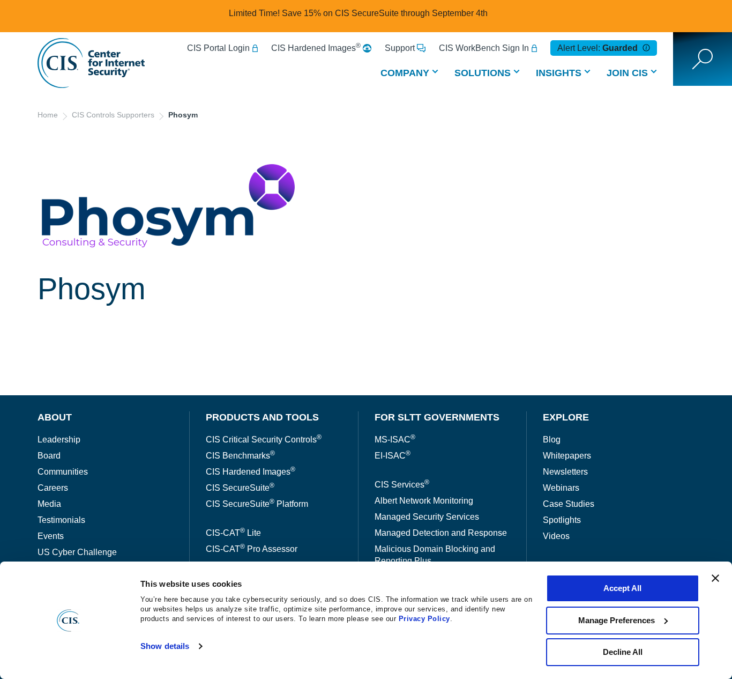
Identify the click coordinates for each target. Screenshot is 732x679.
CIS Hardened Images (316, 48)
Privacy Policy (424, 619)
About (55, 417)
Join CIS (627, 73)
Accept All (622, 588)
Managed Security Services (427, 516)
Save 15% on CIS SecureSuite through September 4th (385, 13)
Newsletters (565, 471)
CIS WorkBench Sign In (484, 48)
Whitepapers (567, 455)
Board (49, 455)
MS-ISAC (395, 439)
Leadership (59, 439)
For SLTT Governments (437, 417)
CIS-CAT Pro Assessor (251, 548)
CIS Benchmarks (240, 455)
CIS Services (402, 484)
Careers (53, 487)
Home (48, 114)
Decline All (623, 651)
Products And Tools (262, 417)
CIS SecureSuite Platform (257, 503)
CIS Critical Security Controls (264, 439)
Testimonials (61, 520)
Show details (164, 646)
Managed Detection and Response (441, 532)
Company (404, 73)
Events (51, 536)
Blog (552, 439)
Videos (556, 536)
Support (400, 48)
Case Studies (568, 503)
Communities (63, 471)
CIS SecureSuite (240, 487)
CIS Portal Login (218, 48)
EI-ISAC (392, 455)
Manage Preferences (616, 620)
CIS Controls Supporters (113, 114)
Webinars (561, 487)
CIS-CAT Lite (233, 532)
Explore (566, 417)
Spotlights (562, 520)
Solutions (482, 73)
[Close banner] (715, 578)
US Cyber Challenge (77, 552)
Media (49, 503)
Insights (558, 73)
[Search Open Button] (702, 59)
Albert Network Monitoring (424, 500)
